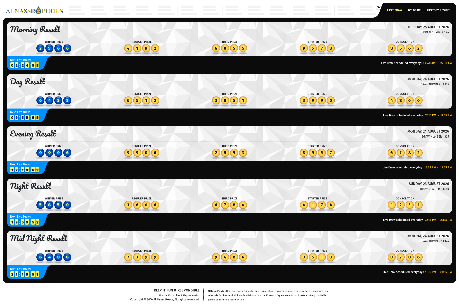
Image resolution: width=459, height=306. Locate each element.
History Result (438, 10)
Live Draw (414, 10)
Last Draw (394, 10)
